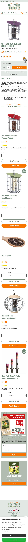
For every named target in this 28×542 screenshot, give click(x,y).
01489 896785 (24, 13)
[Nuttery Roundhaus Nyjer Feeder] (14, 28)
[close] (25, 517)
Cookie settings (14, 535)
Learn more (5, 531)
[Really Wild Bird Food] (14, 9)
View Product (14, 161)
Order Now (14, 483)
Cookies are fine (14, 540)
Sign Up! (14, 454)
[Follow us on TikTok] (18, 510)
